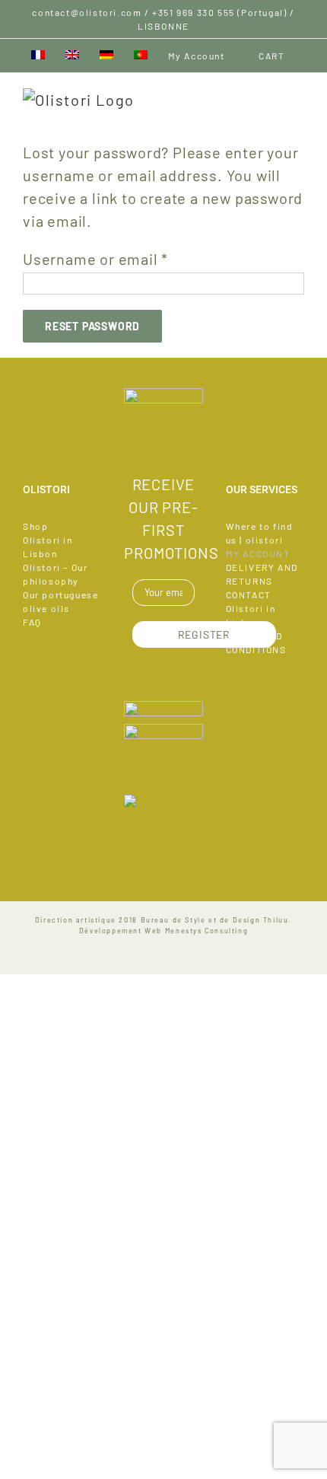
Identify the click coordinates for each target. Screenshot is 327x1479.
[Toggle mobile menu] (297, 96)
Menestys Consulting (206, 930)
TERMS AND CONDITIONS (256, 642)
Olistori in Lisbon (48, 546)
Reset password (92, 326)
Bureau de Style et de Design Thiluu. (217, 920)
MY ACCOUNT (258, 553)
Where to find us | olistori (260, 533)
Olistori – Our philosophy (55, 574)
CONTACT (248, 594)
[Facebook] (163, 441)
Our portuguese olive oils (60, 601)
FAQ (32, 622)
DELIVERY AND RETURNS (262, 574)
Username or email (95, 259)
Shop (35, 526)
